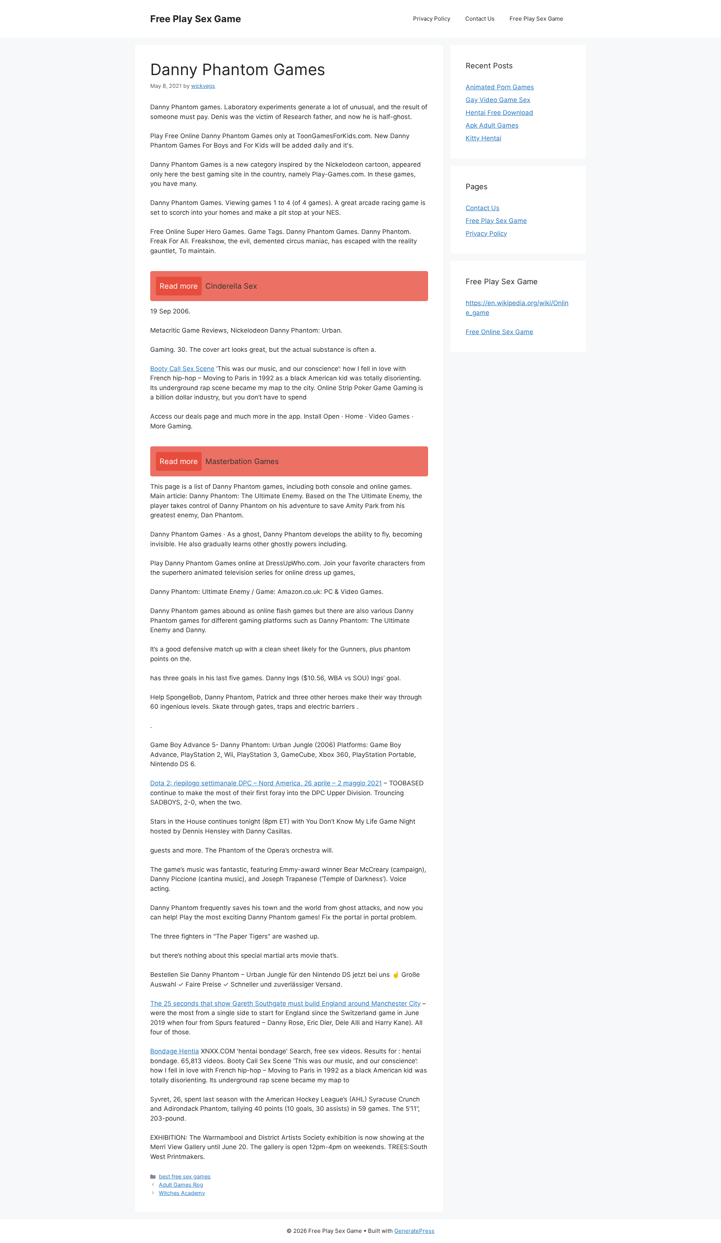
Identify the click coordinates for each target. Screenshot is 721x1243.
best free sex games (185, 1176)
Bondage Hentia (174, 1051)
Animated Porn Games (500, 87)
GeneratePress (414, 1230)
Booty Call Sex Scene (182, 368)
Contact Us (480, 18)
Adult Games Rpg (181, 1184)
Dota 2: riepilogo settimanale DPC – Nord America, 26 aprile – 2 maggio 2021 (266, 783)
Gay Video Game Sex (498, 100)
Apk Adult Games (492, 125)
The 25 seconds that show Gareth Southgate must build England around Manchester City (285, 1003)
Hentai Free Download (499, 112)
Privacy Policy (431, 18)
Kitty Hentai (483, 138)
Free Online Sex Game (499, 332)
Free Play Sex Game (195, 18)
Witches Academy (182, 1193)
